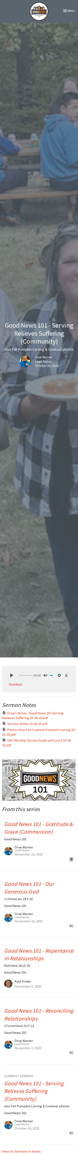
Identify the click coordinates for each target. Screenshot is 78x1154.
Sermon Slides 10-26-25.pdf (27, 723)
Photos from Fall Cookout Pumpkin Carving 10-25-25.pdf (39, 732)
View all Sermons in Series (21, 1151)
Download (15, 684)
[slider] (24, 675)
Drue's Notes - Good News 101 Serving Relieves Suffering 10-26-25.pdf (32, 715)
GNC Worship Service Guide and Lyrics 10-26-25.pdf (37, 742)
